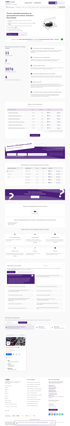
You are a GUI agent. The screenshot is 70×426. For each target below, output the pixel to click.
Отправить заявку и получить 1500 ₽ (37, 154)
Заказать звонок (35, 196)
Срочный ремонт (18, 7)
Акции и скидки (42, 7)
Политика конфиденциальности (35, 419)
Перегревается (27, 176)
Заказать (58, 112)
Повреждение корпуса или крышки (14, 115)
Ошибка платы (27, 182)
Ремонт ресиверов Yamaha (32, 397)
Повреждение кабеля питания (14, 118)
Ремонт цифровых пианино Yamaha (33, 384)
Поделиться (49, 414)
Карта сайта (7, 410)
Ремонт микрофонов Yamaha (32, 405)
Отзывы (30, 7)
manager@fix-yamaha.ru (53, 394)
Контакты (54, 7)
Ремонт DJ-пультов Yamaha (32, 392)
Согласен (52, 422)
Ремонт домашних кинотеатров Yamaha (34, 388)
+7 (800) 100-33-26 (37, 2)
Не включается (27, 171)
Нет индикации (27, 179)
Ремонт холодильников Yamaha (33, 401)
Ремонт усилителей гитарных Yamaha (34, 399)
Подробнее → (58, 171)
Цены (23, 7)
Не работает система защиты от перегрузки (16, 121)
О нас (26, 7)
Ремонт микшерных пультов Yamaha (33, 382)
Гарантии (37, 7)
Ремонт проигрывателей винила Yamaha (34, 395)
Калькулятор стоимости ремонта (11, 404)
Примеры (7, 389)
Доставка (33, 7)
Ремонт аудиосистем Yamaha (32, 403)
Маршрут (10, 354)
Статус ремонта (62, 7)
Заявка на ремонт (49, 7)
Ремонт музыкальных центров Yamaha (34, 390)
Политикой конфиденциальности (27, 324)
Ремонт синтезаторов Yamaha (32, 386)
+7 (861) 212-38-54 (28, 2)
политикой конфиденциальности (19, 156)
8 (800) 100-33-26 (52, 388)
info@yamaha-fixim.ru (53, 391)
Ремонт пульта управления (13, 112)
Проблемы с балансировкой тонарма (15, 124)
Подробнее (35, 242)
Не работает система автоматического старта (16, 127)
